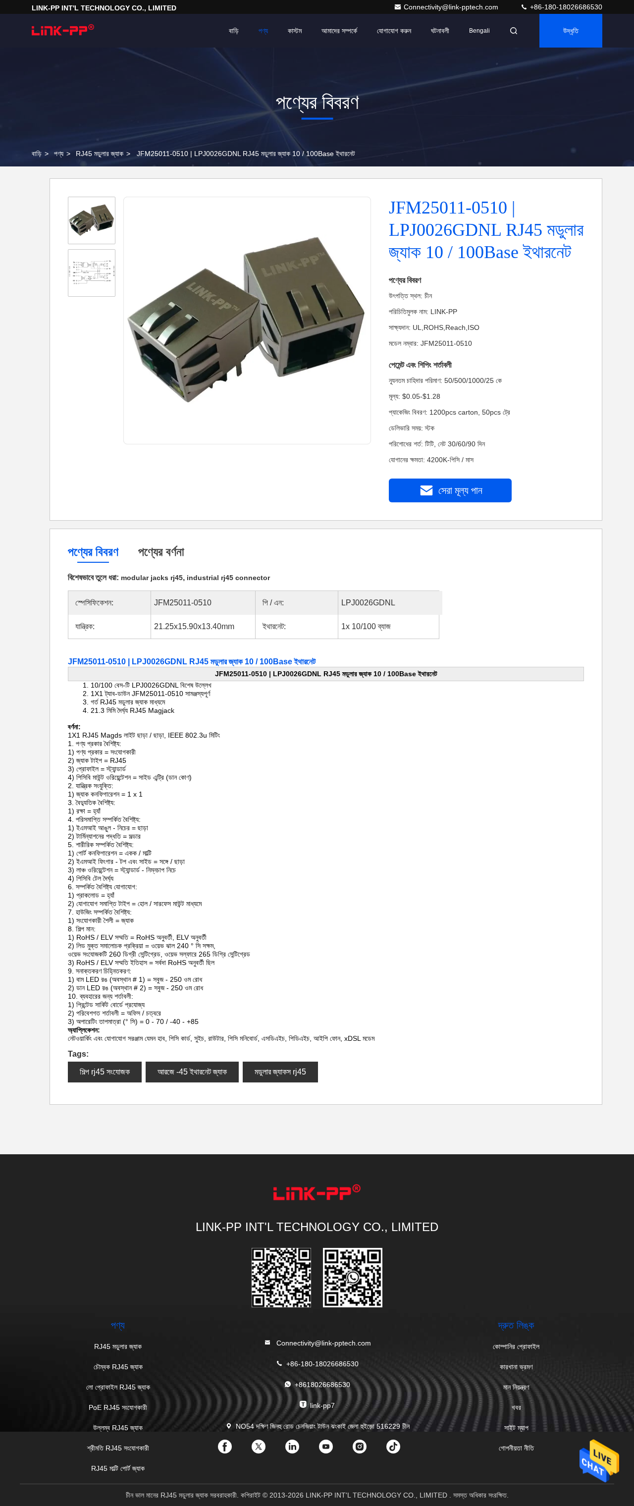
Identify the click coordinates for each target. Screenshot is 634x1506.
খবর (516, 1407)
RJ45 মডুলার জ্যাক (99, 154)
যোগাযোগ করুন (394, 31)
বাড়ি (234, 31)
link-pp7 (322, 1405)
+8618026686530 (322, 1385)
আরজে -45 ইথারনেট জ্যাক (192, 1072)
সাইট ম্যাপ (516, 1428)
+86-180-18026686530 (565, 7)
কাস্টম (295, 31)
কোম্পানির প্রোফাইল (516, 1346)
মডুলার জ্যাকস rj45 (280, 1072)
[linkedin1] (300, 1450)
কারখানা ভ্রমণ (516, 1367)
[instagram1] (367, 1450)
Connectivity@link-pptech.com (452, 7)
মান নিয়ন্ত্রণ (516, 1387)
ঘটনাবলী (440, 31)
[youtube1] (334, 1450)
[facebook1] (233, 1450)
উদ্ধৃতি (571, 31)
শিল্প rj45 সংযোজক (105, 1072)
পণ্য (263, 31)
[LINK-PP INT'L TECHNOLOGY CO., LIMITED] (63, 31)
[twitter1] (266, 1450)
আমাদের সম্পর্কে (339, 31)
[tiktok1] (401, 1450)
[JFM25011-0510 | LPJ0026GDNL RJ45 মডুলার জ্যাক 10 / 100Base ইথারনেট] (247, 321)
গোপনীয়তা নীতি (516, 1448)
